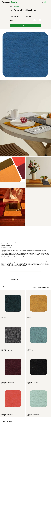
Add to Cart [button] (25, 25)
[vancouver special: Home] (9, 2)
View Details (28, 16)
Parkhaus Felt (16, 6)
